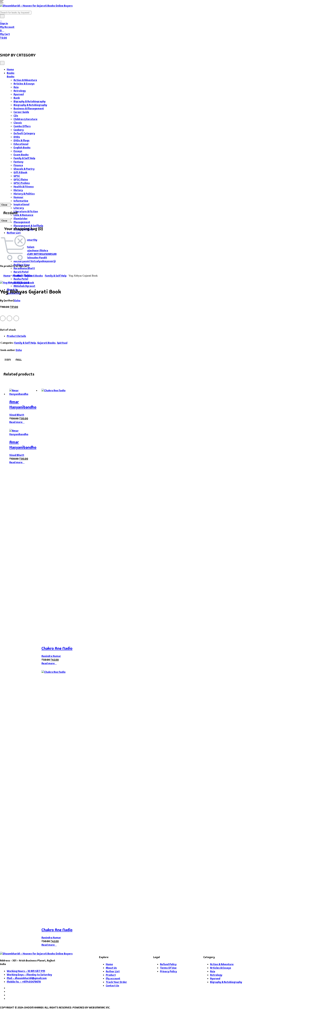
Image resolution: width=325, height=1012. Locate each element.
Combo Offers (22, 126)
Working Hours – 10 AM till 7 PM (26, 971)
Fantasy (18, 161)
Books (19, 44)
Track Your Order (116, 982)
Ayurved (19, 94)
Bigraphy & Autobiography (30, 101)
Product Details (16, 336)
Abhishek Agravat (24, 286)
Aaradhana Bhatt (24, 268)
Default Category (24, 133)
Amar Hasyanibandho (22, 404)
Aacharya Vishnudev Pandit (30, 257)
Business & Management (29, 108)
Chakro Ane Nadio (56, 648)
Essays (18, 151)
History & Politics (24, 193)
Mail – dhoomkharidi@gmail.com (27, 978)
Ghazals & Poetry (24, 169)
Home (6, 44)
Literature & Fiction (26, 211)
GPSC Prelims (22, 183)
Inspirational (21, 204)
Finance (18, 165)
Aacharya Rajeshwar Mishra (31, 250)
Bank (17, 98)
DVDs (17, 137)
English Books (22, 147)
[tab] (166, 336)
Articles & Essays (24, 83)
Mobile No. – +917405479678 (24, 981)
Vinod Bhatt (16, 415)
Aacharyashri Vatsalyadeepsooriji (35, 261)
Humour (18, 197)
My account (113, 978)
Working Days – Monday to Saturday (29, 974)
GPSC (17, 176)
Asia (16, 87)
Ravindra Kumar (51, 656)
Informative (21, 201)
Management (22, 222)
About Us (82, 44)
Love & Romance (23, 215)
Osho (17, 300)
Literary (19, 208)
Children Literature (25, 119)
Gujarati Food (59, 44)
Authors (37, 44)
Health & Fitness (24, 186)
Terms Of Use (168, 968)
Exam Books (21, 154)
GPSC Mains (21, 179)
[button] (1, 2)
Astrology (20, 90)
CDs (16, 115)
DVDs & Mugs (21, 140)
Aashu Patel (21, 279)
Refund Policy (168, 964)
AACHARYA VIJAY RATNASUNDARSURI (35, 254)
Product (18, 275)
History (18, 190)
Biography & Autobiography (30, 105)
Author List (14, 232)
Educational (21, 144)
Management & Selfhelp (28, 225)
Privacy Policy (168, 971)
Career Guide (21, 112)
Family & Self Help (24, 158)
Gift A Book (20, 172)
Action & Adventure (25, 80)
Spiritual (62, 343)
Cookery (19, 130)
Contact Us (100, 44)
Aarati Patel (21, 272)
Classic (18, 122)
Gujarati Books (34, 275)
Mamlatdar (21, 218)
